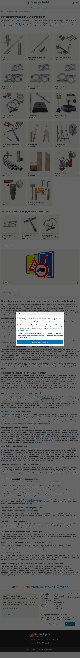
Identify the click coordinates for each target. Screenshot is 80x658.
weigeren (41, 335)
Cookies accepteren (40, 342)
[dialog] (40, 329)
